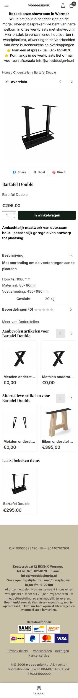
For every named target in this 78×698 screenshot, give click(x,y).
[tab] (39, 255)
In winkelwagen (47, 215)
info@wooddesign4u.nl (55, 60)
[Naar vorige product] (60, 81)
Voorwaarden (42, 651)
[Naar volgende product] (71, 81)
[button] (6, 5)
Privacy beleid (18, 651)
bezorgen (62, 651)
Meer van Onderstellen (20, 322)
